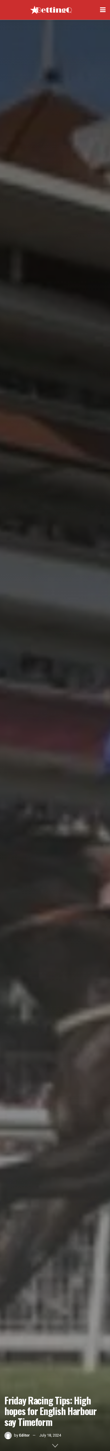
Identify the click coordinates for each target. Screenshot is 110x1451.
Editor (24, 1435)
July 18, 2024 (50, 1435)
